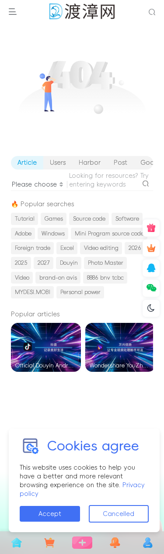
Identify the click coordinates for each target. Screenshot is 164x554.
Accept (49, 514)
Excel (67, 248)
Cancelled (118, 514)
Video (22, 277)
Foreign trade (32, 248)
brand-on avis (58, 277)
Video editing (101, 248)
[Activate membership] (151, 248)
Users (58, 162)
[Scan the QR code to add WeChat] (151, 288)
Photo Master (105, 263)
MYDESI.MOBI (32, 292)
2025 (21, 263)
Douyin (69, 263)
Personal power (80, 292)
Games (54, 219)
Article (27, 162)
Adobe (23, 233)
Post (120, 162)
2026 (135, 248)
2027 (44, 263)
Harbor (90, 162)
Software (127, 219)
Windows (53, 233)
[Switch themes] (151, 308)
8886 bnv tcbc (105, 277)
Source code (89, 219)
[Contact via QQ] (151, 268)
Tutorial (25, 219)
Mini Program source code (109, 233)
